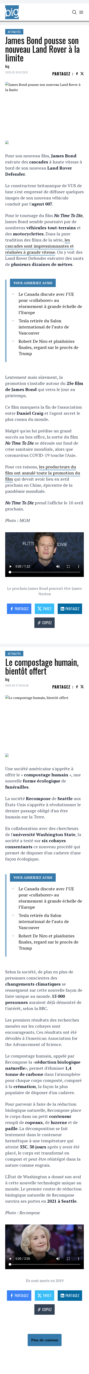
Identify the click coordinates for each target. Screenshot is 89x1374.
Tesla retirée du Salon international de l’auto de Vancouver (44, 327)
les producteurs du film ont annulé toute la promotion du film (42, 473)
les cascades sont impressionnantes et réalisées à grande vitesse (39, 246)
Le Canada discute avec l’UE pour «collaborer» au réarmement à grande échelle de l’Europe (50, 303)
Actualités (14, 32)
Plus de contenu (44, 1340)
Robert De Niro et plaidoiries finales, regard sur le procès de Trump (48, 347)
